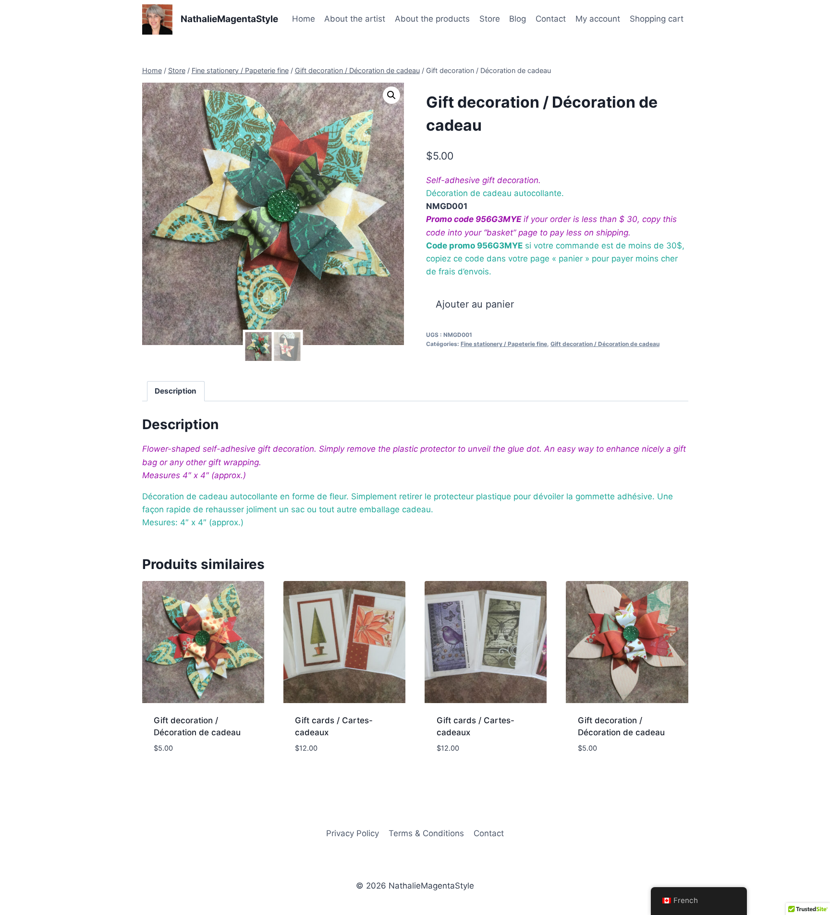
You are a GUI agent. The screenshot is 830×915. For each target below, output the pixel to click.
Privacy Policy (352, 833)
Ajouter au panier (475, 304)
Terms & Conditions (426, 833)
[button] (391, 95)
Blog (517, 19)
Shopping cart (657, 19)
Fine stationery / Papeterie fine (504, 343)
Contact (551, 19)
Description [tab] (175, 391)
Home (303, 19)
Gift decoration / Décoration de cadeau (604, 343)
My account (597, 19)
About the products (432, 19)
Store (489, 19)
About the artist (354, 19)
